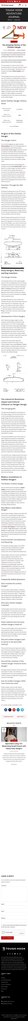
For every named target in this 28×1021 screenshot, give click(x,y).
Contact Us (4, 988)
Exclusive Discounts (6, 980)
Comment (4, 885)
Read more (14, 764)
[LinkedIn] (18, 709)
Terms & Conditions (6, 984)
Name (3, 904)
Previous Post (8, 716)
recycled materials (6, 566)
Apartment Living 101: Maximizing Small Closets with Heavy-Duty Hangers (14, 746)
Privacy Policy (4, 982)
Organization (17, 19)
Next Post (20, 716)
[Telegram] (22, 709)
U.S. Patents (15, 126)
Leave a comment (21, 50)
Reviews (3, 977)
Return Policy (4, 986)
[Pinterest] (14, 709)
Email (2, 911)
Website (3, 918)
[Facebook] (5, 709)
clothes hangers (16, 71)
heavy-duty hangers (9, 526)
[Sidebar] (2, 308)
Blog (2, 991)
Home (10, 19)
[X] (9, 709)
